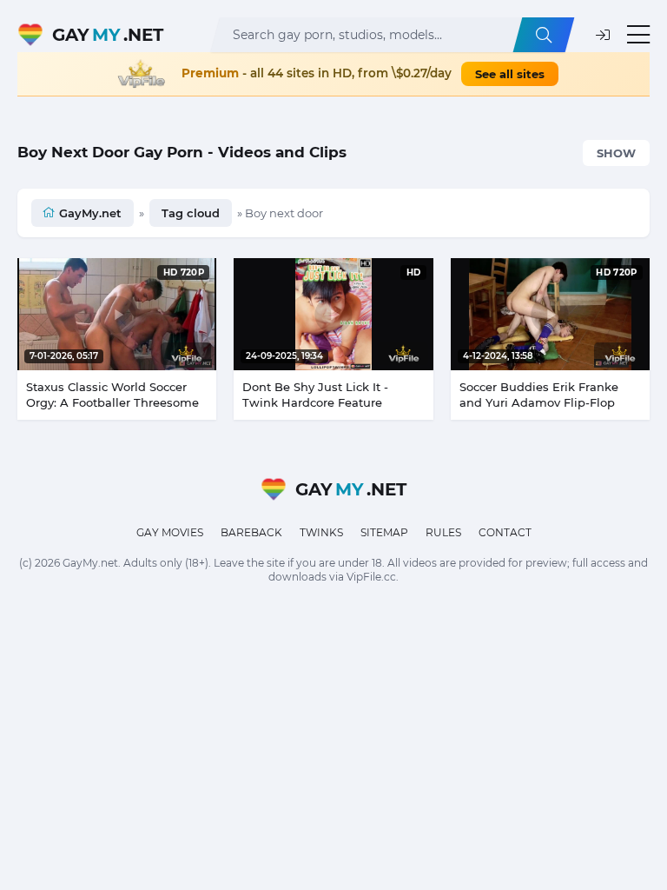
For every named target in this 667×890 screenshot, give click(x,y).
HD (413, 272)
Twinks (321, 532)
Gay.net (107, 34)
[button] (603, 35)
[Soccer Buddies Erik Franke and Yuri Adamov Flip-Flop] (550, 314)
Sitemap (384, 532)
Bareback (251, 532)
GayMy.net (90, 213)
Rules (443, 532)
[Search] (544, 34)
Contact (505, 532)
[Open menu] (638, 35)
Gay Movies (169, 532)
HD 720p (183, 272)
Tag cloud (191, 213)
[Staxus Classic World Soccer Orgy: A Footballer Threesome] (116, 314)
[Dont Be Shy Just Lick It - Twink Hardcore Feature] (333, 314)
